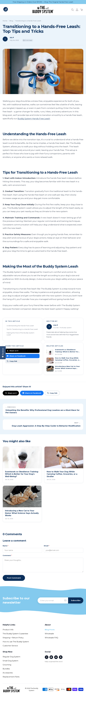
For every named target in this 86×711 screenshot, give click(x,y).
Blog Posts (50, 630)
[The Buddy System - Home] (12, 689)
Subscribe (75, 600)
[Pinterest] (60, 657)
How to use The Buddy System (16, 642)
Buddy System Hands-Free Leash (34, 118)
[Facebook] (51, 657)
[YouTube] (56, 657)
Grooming (7, 665)
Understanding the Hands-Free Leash (20, 326)
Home (5, 21)
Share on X (14, 351)
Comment (7, 555)
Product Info (8, 630)
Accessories (8, 673)
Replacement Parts (11, 677)
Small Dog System (10, 661)
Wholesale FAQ (51, 638)
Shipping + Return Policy (13, 638)
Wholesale (49, 634)
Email (46, 546)
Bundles (6, 669)
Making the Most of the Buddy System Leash (20, 334)
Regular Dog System (11, 657)
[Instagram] (46, 657)
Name (5, 546)
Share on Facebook (18, 356)
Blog (11, 21)
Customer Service (10, 646)
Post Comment (14, 578)
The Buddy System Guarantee (15, 634)
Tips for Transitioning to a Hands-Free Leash (22, 329)
